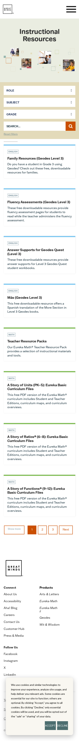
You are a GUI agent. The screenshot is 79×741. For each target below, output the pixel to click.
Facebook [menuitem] (10, 654)
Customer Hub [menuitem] (14, 628)
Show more (14, 528)
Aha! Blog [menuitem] (10, 608)
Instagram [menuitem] (11, 660)
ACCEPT (50, 725)
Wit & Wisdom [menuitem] (50, 624)
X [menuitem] (5, 667)
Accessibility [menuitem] (12, 601)
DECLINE (62, 725)
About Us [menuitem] (10, 594)
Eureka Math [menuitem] (49, 601)
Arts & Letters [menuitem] (49, 594)
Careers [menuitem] (9, 614)
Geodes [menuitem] (45, 617)
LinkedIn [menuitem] (10, 674)
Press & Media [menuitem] (14, 635)
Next (66, 529)
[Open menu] (71, 9)
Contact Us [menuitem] (11, 621)
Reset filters (11, 134)
